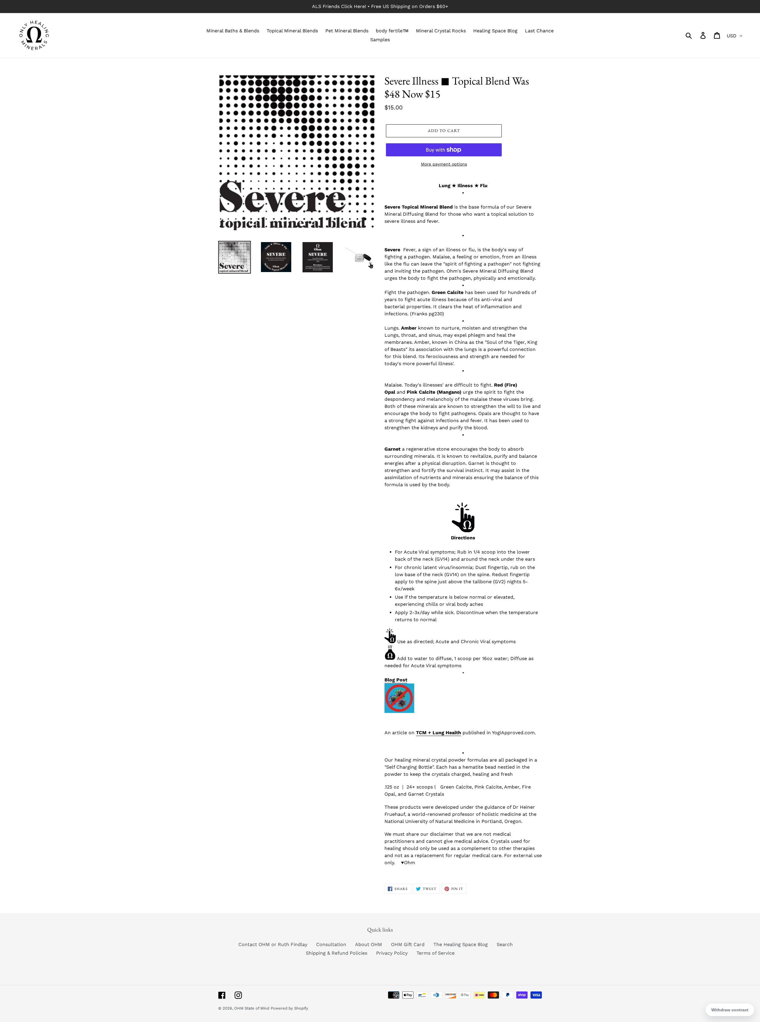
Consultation (331, 944)
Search (505, 944)
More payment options (444, 164)
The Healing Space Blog (460, 944)
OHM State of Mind (251, 1008)
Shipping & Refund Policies (336, 953)
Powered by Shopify (289, 1008)
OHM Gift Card (408, 944)
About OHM (368, 944)
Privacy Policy (392, 953)
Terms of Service (436, 953)
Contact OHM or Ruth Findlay (272, 944)
